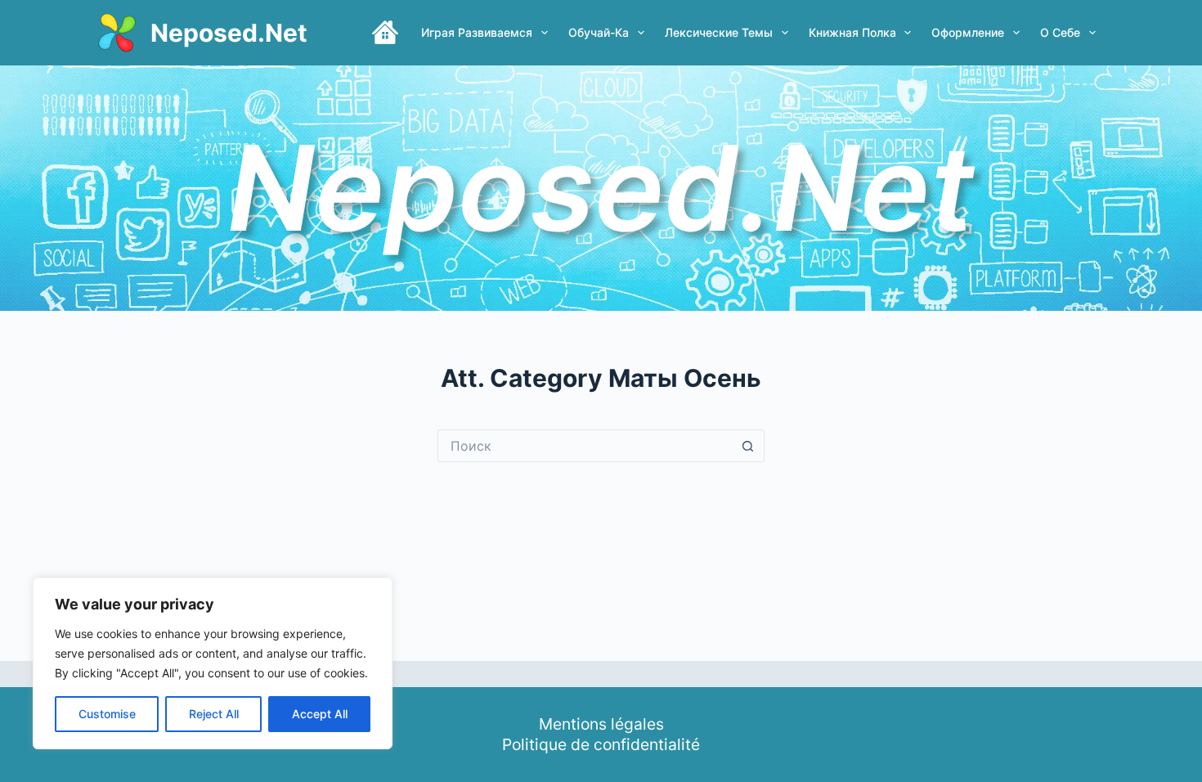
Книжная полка (852, 32)
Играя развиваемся (476, 32)
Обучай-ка (598, 32)
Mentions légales (601, 724)
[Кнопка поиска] (748, 445)
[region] (212, 663)
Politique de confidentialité (601, 744)
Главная (385, 32)
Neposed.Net (228, 32)
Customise (107, 714)
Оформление (967, 32)
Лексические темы (719, 32)
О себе (1060, 32)
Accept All (320, 714)
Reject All (214, 714)
